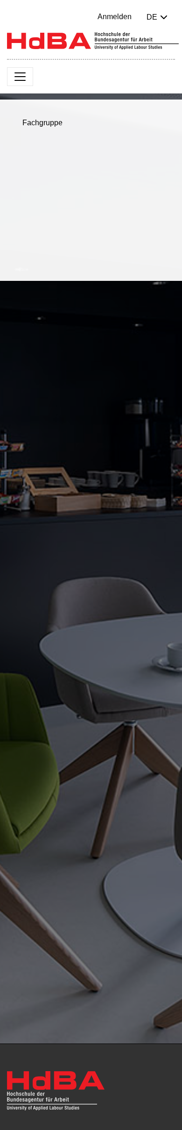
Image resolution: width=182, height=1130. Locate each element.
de (152, 17)
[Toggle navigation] (20, 76)
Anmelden (115, 17)
